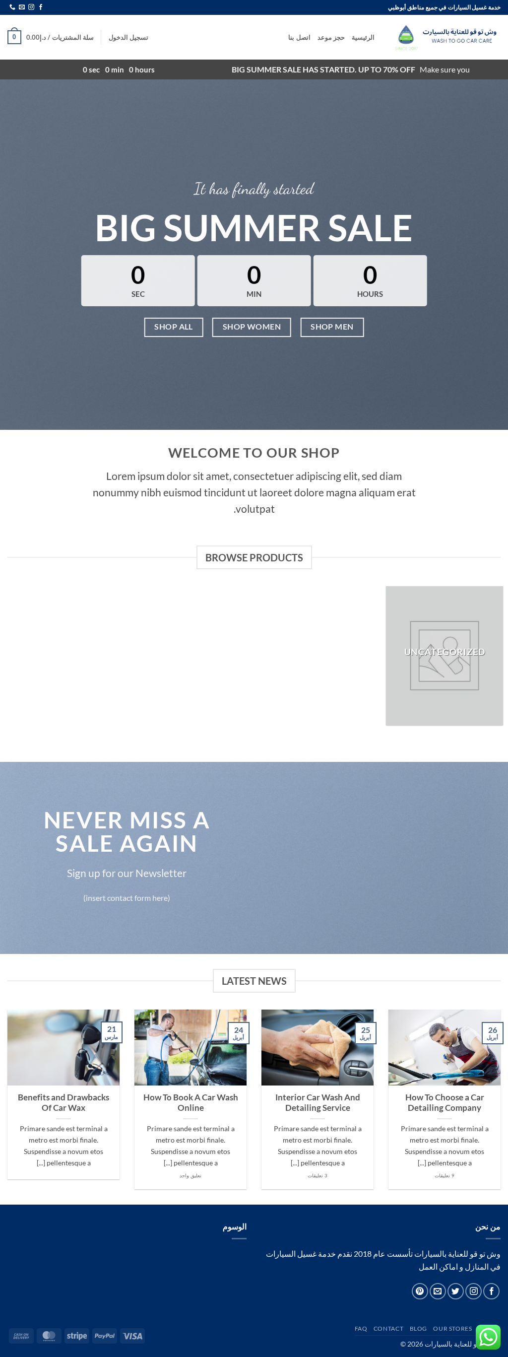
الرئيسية (363, 37)
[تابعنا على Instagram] (31, 7)
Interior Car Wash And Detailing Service (317, 1102)
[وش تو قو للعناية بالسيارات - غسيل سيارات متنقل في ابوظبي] (445, 37)
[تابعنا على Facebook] (41, 7)
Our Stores (452, 1328)
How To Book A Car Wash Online (190, 1102)
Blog (418, 1328)
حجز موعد (331, 37)
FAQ (361, 1328)
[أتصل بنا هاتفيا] (12, 7)
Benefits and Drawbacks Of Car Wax (63, 1102)
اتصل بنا (299, 37)
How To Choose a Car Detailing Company (444, 1102)
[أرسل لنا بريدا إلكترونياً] (22, 7)
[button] (128, 37)
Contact (388, 1328)
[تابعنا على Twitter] (455, 1291)
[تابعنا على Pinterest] (420, 1291)
